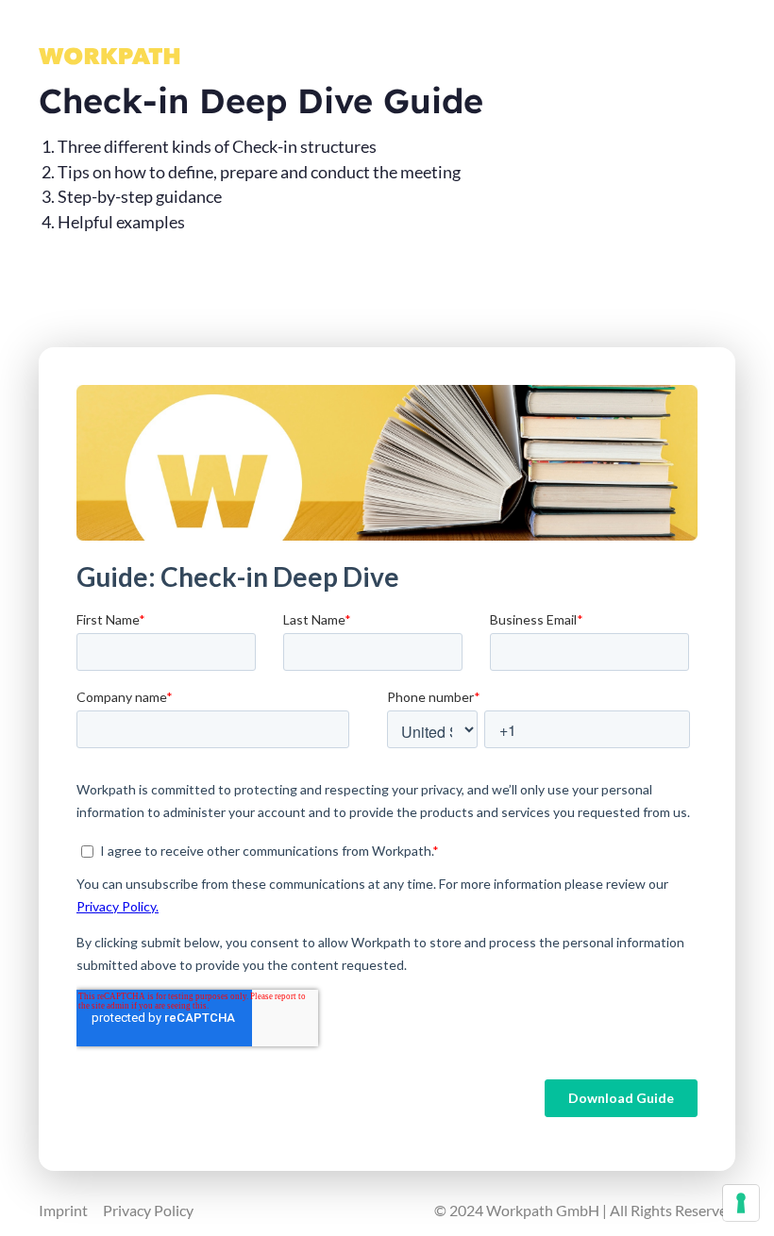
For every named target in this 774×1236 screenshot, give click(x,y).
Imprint (63, 1210)
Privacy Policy (148, 1210)
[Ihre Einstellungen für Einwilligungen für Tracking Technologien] (741, 1203)
